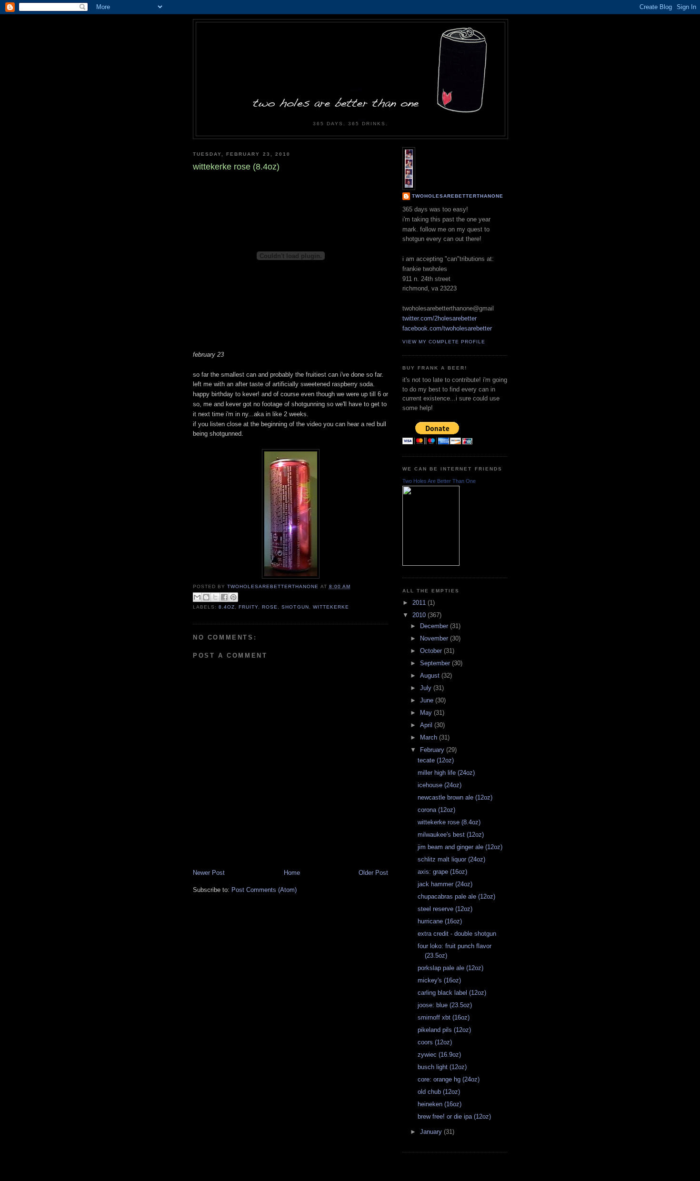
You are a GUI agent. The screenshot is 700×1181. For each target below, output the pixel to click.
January (432, 1131)
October (432, 650)
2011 (420, 602)
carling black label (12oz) (452, 992)
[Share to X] (215, 597)
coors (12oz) (435, 1042)
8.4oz (227, 607)
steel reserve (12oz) (445, 908)
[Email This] (197, 597)
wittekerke (331, 607)
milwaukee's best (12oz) (451, 834)
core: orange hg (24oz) (449, 1079)
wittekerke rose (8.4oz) (449, 822)
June (427, 700)
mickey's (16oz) (439, 980)
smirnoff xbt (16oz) (444, 1017)
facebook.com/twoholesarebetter (447, 328)
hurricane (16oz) (440, 921)
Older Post (373, 872)
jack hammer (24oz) (445, 884)
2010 (420, 615)
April (427, 725)
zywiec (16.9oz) (439, 1054)
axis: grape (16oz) (442, 871)
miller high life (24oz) (446, 772)
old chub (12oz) (439, 1091)
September (436, 663)
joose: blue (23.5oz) (445, 1005)
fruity (248, 607)
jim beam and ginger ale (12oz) (460, 847)
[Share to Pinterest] (233, 597)
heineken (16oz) (439, 1104)
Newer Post (209, 872)
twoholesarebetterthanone (457, 196)
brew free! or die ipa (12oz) (454, 1116)
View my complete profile (443, 341)
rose (270, 607)
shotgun (295, 607)
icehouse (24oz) (439, 785)
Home (292, 872)
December (435, 626)
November (435, 638)
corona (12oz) (436, 809)
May (427, 712)
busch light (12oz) (442, 1067)
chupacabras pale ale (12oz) (456, 896)
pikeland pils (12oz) (444, 1029)
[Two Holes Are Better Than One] (431, 563)
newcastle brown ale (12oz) (455, 797)
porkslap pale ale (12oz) (450, 967)
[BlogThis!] (206, 597)
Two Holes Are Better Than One (439, 481)
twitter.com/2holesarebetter (439, 318)
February (433, 749)
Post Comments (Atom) (264, 889)
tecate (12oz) (436, 760)
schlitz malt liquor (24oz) (451, 859)
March (429, 737)
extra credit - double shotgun (457, 933)
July (426, 687)
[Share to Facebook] (224, 597)
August (430, 675)
